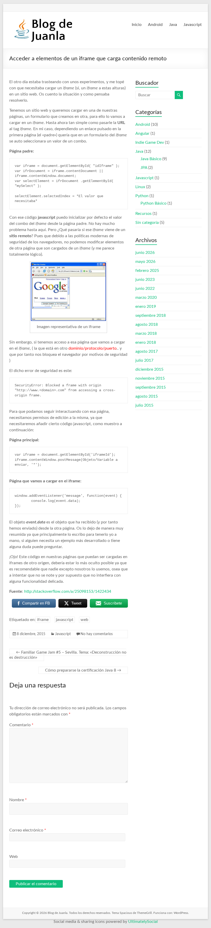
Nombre (18, 800)
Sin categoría (147, 223)
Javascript (192, 25)
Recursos (143, 214)
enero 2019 (145, 306)
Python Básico (153, 203)
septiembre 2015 (150, 387)
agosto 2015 (146, 396)
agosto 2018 (146, 324)
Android (155, 25)
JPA (143, 168)
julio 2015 (144, 405)
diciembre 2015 (149, 369)
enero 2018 (145, 342)
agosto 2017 (146, 351)
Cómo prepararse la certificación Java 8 (83, 670)
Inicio (137, 25)
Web (13, 857)
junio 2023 (145, 280)
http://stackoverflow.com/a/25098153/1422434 (67, 591)
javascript (64, 620)
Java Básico (150, 159)
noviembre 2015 (150, 378)
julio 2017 (144, 360)
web (84, 620)
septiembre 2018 (150, 315)
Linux (140, 187)
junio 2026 (145, 253)
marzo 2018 (146, 333)
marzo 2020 (146, 297)
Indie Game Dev (149, 142)
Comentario (21, 725)
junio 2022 (145, 288)
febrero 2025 (147, 271)
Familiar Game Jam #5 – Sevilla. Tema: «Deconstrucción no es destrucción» (67, 654)
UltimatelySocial (143, 922)
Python (141, 196)
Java (173, 25)
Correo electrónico (27, 830)
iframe (43, 620)
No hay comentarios (97, 634)
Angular (142, 133)
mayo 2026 (145, 262)
